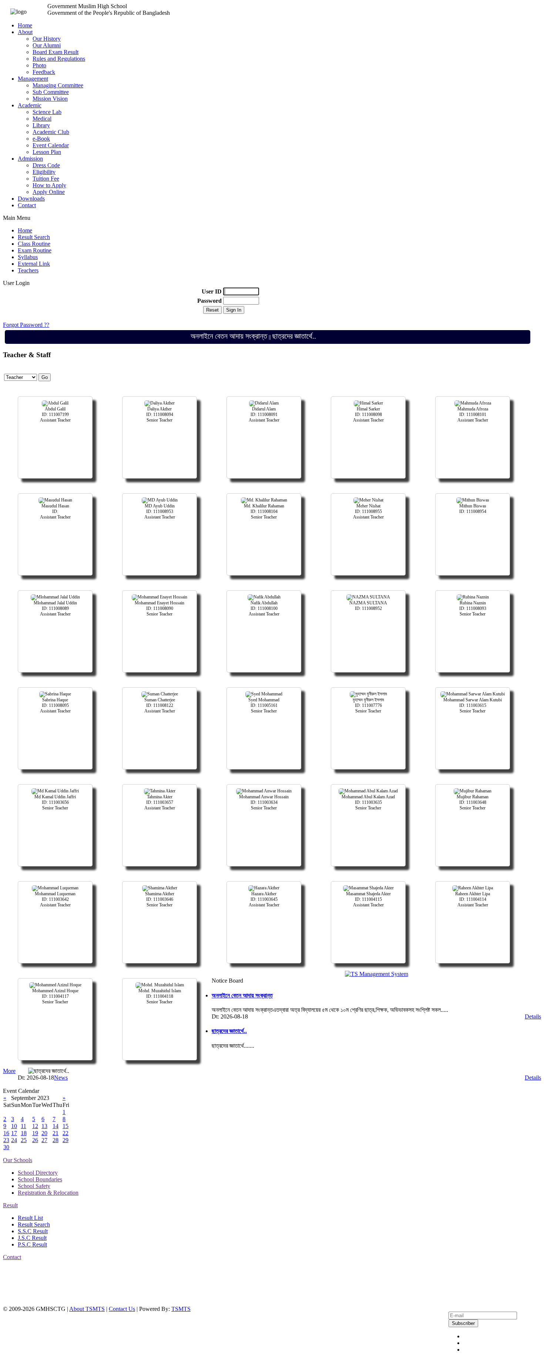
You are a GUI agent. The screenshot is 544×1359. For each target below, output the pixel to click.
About (25, 32)
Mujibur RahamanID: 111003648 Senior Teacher (472, 802)
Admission (30, 158)
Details (533, 1016)
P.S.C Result (32, 1244)
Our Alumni (47, 45)
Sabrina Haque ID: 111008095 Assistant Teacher (55, 705)
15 (65, 1126)
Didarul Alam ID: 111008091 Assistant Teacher (264, 414)
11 (23, 1126)
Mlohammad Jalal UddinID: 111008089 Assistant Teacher (55, 608)
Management (33, 79)
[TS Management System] (376, 974)
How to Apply (49, 185)
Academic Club (51, 132)
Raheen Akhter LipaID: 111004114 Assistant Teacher (472, 899)
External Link (34, 264)
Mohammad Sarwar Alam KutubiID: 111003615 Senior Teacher (472, 705)
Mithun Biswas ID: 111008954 (472, 508)
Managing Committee (58, 85)
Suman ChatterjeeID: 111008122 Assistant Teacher (159, 705)
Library (41, 125)
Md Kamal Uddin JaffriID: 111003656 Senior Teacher (55, 802)
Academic (29, 105)
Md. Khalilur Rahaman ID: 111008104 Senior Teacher (264, 511)
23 (6, 1140)
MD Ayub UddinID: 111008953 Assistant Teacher (159, 511)
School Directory (38, 1173)
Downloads (31, 198)
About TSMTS (87, 1309)
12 (35, 1126)
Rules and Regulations (59, 59)
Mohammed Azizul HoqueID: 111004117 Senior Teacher (55, 996)
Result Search (34, 237)
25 (24, 1140)
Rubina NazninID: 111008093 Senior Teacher (472, 608)
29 (65, 1140)
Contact (27, 205)
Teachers (28, 270)
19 (35, 1133)
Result (10, 1205)
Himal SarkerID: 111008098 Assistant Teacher (368, 414)
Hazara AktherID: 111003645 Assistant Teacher (264, 899)
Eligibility (44, 172)
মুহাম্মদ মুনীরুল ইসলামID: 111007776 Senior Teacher (368, 705)
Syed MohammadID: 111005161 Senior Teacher (263, 705)
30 (6, 1147)
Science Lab (47, 112)
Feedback (44, 72)
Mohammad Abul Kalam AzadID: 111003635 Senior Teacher (368, 802)
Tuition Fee (46, 178)
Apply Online (49, 192)
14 (55, 1126)
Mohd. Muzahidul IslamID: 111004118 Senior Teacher (159, 996)
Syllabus (28, 257)
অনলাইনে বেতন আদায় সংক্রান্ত (212, 336)
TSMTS (181, 1309)
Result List (30, 1218)
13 (44, 1126)
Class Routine (34, 244)
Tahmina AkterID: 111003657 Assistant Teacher (159, 802)
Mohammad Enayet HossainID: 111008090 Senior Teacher (159, 608)
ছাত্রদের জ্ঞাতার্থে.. (278, 336)
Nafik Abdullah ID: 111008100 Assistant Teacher (264, 608)
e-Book (41, 138)
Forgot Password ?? (26, 325)
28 (55, 1140)
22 (65, 1133)
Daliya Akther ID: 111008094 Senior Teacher (159, 414)
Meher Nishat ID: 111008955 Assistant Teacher (368, 511)
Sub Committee (51, 92)
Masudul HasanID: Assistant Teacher (55, 511)
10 (14, 1126)
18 (24, 1133)
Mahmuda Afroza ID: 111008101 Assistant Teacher (472, 414)
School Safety (34, 1186)
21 (55, 1133)
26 (35, 1140)
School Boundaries (40, 1179)
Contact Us (122, 1309)
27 (44, 1140)
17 (14, 1133)
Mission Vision (50, 98)
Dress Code (46, 165)
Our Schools (17, 1160)
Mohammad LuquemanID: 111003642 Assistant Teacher (55, 899)
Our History (47, 39)
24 (14, 1140)
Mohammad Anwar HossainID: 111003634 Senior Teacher (264, 802)
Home (25, 25)
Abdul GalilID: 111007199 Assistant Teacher (55, 414)
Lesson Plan (47, 152)
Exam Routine (34, 250)
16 (6, 1133)
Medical (42, 118)
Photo (39, 65)
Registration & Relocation (48, 1192)
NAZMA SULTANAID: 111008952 (368, 605)
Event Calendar (51, 145)
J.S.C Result (32, 1238)
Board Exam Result (55, 52)
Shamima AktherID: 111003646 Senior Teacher (159, 899)
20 (44, 1133)
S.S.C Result (33, 1231)
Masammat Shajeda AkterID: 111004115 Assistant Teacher (368, 899)
